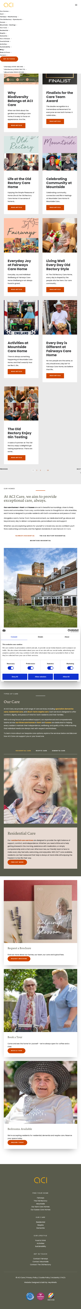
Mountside (40, 1204)
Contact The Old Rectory (40, 1264)
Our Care (3, 28)
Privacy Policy (32, 1277)
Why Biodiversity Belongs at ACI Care (20, 99)
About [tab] (67, 637)
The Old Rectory (40, 1201)
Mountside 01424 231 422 (14, 72)
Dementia (3, 36)
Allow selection (40, 677)
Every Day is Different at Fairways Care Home (58, 349)
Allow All (66, 677)
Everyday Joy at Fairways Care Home (19, 265)
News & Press (5, 52)
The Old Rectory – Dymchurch (11, 20)
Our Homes (4, 11)
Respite (2, 33)
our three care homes (25, 722)
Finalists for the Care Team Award (59, 97)
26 (48, 470)
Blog (1, 50)
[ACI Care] (8, 5)
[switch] (31, 668)
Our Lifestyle (5, 39)
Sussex (2, 22)
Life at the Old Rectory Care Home (19, 183)
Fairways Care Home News (17, 223)
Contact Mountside (41, 1261)
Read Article (16, 125)
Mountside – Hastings (8, 25)
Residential (4, 31)
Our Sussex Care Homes (40, 1209)
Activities (3, 44)
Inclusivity (55, 1277)
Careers (3, 55)
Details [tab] (40, 637)
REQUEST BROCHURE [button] (19, 959)
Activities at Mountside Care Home (18, 347)
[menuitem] (40, 18)
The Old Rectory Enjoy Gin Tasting (19, 433)
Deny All (15, 677)
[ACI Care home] (40, 1180)
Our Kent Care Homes (40, 1206)
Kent (2, 14)
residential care (16, 711)
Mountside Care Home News (57, 141)
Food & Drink (4, 41)
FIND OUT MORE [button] (17, 862)
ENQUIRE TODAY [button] (17, 1143)
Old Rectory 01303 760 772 (15, 70)
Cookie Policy (44, 1277)
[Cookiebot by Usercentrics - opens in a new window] (69, 630)
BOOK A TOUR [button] (16, 1051)
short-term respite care (38, 711)
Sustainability (5, 47)
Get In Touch (40, 1254)
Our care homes (11, 507)
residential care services (22, 840)
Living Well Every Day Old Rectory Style (58, 265)
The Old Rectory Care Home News (20, 141)
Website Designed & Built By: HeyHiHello (40, 1282)
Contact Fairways (40, 1258)
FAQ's (63, 1277)
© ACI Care (20, 1277)
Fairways (40, 1198)
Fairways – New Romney (8, 17)
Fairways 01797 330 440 (14, 67)
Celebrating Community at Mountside (59, 183)
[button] (76, 5)
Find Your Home (40, 1193)
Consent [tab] (14, 637)
